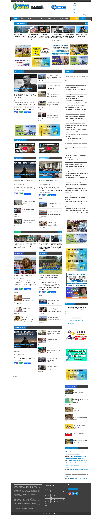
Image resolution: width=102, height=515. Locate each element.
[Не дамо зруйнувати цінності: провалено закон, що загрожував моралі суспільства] (18, 210)
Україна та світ (17, 176)
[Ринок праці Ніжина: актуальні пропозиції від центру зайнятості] (69, 391)
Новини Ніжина (34, 4)
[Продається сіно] (69, 409)
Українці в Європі (17, 508)
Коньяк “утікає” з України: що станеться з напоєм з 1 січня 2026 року (53, 350)
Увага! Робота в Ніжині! (78, 433)
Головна (16, 18)
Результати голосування (76, 320)
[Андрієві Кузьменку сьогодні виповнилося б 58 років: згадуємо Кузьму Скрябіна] (18, 318)
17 (45, 499)
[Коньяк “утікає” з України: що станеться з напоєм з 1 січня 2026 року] (42, 350)
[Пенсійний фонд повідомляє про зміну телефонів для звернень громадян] (69, 400)
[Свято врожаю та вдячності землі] (25, 264)
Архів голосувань (70, 323)
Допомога (29, 18)
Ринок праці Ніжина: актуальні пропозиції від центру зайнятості (80, 392)
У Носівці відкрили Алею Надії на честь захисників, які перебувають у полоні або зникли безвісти (76, 190)
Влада (57, 172)
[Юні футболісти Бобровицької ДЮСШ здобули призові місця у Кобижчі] (50, 264)
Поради (36, 18)
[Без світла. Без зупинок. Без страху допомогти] (42, 359)
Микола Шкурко (69, 451)
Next (87, 23)
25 (48, 501)
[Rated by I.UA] (71, 485)
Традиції (16, 272)
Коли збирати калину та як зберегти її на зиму (76, 184)
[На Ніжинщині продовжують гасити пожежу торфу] (42, 86)
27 (54, 501)
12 (51, 497)
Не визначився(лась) (72, 315)
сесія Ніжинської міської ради (45, 176)
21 (57, 499)
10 (45, 497)
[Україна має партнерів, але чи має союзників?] (25, 169)
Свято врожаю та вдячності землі (23, 275)
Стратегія (48, 18)
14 (57, 497)
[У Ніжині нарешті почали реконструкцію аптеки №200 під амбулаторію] (42, 76)
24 (45, 501)
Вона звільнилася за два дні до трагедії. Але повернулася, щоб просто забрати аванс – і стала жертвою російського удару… (76, 180)
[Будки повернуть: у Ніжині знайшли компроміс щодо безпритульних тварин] (42, 94)
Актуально (24, 88)
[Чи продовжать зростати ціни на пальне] (43, 204)
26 (51, 501)
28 (57, 501)
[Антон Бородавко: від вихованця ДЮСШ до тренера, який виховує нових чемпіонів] (43, 309)
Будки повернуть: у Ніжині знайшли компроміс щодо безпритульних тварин (53, 94)
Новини (22, 18)
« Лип (46, 505)
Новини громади (54, 269)
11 (48, 497)
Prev (86, 23)
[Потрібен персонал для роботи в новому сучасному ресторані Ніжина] (69, 417)
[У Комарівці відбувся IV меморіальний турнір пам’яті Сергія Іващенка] (43, 318)
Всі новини (29, 88)
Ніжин (50, 174)
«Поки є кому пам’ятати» (72, 138)
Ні (67, 313)
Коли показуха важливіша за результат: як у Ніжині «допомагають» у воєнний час (29, 222)
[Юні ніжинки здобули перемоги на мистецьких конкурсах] (18, 309)
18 (48, 499)
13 (54, 497)
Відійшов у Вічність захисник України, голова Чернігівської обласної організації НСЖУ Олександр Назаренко (76, 96)
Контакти (67, 18)
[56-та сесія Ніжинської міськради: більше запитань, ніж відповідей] (50, 169)
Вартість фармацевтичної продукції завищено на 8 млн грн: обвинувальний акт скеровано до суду (76, 197)
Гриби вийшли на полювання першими (75, 201)
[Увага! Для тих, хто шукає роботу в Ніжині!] (69, 426)
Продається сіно (77, 408)
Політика (32, 174)
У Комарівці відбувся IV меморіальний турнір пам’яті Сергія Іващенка (54, 319)
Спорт (41, 269)
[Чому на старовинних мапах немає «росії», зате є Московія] (42, 332)
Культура (22, 269)
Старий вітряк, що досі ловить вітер (74, 109)
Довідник (82, 18)
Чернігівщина (17, 90)
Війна (27, 174)
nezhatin (22, 100)
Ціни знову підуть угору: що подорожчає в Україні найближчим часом (54, 224)
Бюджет (53, 172)
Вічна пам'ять (17, 88)
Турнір (41, 272)
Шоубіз (61, 18)
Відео (55, 18)
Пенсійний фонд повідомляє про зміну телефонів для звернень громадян (80, 401)
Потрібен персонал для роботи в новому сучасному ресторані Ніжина (80, 417)
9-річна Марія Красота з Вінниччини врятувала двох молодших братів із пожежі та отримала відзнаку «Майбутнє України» (76, 162)
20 (54, 499)
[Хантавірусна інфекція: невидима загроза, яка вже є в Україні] (42, 340)
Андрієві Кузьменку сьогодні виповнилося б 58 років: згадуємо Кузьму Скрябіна (28, 319)
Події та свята (28, 269)
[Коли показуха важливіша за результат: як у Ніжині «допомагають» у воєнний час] (18, 221)
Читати (15, 116)
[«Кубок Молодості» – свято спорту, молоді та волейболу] (43, 301)
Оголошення (74, 18)
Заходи (42, 18)
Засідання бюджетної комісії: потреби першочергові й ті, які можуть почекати (77, 465)
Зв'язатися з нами (73, 489)
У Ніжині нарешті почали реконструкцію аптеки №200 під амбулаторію (54, 77)
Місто (47, 174)
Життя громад (46, 269)
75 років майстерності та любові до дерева (76, 147)
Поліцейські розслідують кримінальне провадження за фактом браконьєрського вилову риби (75, 169)
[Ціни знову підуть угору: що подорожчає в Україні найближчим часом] (43, 223)
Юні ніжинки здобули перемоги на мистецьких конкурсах (28, 310)
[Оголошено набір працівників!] (69, 441)
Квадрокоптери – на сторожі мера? (78, 460)
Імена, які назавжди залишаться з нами (75, 82)
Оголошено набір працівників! (80, 440)
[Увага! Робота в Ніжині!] (69, 434)
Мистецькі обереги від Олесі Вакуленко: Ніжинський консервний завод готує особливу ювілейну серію (76, 125)
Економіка (42, 174)
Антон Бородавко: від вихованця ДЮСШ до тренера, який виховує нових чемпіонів (55, 310)
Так (67, 311)
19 (51, 499)
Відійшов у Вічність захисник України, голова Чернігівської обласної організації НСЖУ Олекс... (25, 95)
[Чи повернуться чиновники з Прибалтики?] (18, 202)
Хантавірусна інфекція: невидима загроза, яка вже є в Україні (54, 341)
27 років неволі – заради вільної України (75, 208)
